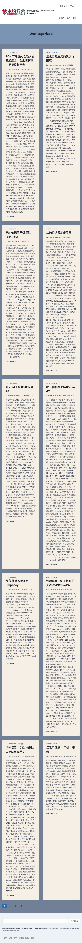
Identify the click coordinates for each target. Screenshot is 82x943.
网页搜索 (74, 921)
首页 (61, 6)
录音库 (21, 938)
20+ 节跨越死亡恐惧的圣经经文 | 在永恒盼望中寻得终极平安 (20, 60)
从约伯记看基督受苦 (58, 232)
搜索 (74, 18)
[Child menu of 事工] (73, 6)
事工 (15, 938)
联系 (27, 938)
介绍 (10, 938)
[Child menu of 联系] (69, 18)
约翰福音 (20, 744)
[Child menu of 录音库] (62, 18)
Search (5, 917)
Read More (11, 216)
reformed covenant (14, 69)
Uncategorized (11, 52)
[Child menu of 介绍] (67, 6)
